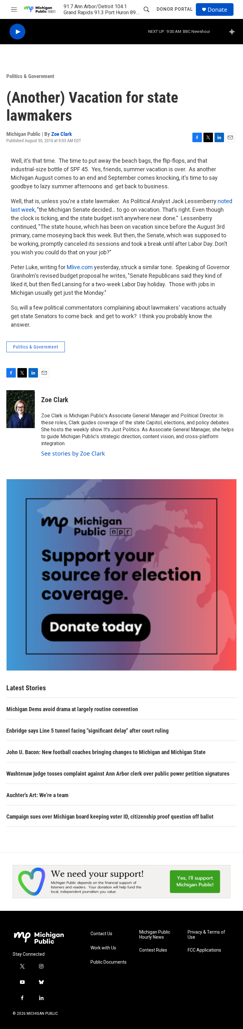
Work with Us (103, 948)
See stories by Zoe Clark (73, 453)
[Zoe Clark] (20, 409)
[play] (17, 31)
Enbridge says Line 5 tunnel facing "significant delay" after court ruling (87, 730)
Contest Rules (153, 950)
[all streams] (233, 31)
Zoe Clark (61, 134)
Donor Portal (175, 9)
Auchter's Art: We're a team (37, 795)
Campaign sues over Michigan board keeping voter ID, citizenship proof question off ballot (110, 816)
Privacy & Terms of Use (206, 935)
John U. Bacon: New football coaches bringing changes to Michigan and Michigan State (106, 752)
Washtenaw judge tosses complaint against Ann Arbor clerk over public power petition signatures (117, 773)
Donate (217, 9)
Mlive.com (80, 267)
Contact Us (101, 933)
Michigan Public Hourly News (154, 935)
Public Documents (108, 962)
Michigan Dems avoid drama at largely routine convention (72, 709)
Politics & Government (30, 76)
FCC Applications (204, 950)
